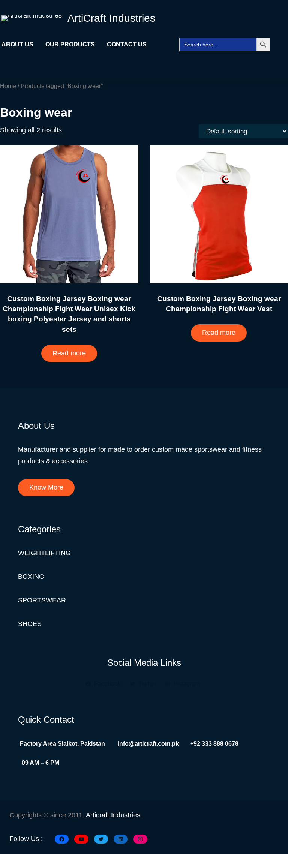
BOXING (31, 576)
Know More (46, 487)
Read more (69, 353)
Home (8, 85)
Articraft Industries (113, 815)
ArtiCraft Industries (111, 18)
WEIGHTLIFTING (44, 553)
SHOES (30, 624)
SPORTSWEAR (42, 600)
